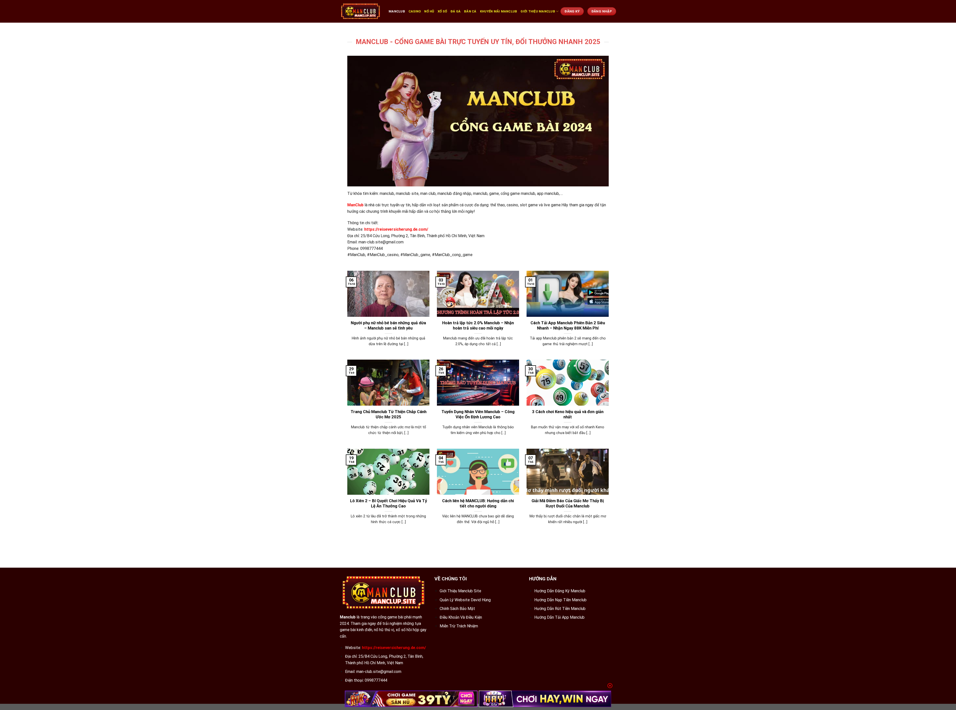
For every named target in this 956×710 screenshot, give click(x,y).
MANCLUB (397, 11)
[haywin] (545, 699)
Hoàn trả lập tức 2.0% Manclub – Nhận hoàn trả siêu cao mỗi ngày (478, 326)
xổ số (442, 11)
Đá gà (456, 11)
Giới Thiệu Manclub (538, 11)
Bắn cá (470, 11)
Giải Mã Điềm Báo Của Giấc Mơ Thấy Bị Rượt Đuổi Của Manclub (568, 503)
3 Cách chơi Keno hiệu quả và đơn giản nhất (567, 414)
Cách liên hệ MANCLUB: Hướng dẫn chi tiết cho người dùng (478, 503)
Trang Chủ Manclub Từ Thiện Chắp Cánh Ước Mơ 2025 (388, 414)
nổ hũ (429, 11)
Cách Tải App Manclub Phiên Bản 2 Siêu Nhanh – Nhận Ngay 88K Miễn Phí (568, 326)
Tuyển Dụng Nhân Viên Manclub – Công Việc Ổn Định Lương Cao (478, 414)
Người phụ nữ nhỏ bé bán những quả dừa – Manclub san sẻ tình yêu (388, 326)
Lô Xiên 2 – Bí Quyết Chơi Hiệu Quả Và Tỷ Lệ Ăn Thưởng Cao (388, 503)
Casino (415, 11)
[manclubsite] (360, 11)
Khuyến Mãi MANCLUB (498, 11)
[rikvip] (411, 699)
